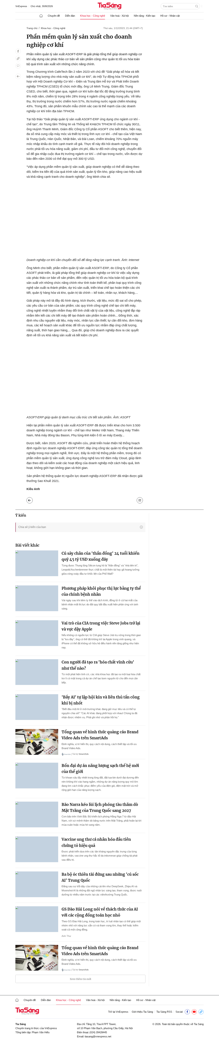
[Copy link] (18, 58)
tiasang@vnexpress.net (98, 1036)
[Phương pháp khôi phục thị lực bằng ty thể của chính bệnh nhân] (36, 598)
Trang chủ (32, 28)
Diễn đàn (70, 15)
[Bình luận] (18, 65)
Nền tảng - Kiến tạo (144, 15)
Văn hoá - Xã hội (119, 15)
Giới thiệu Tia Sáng (142, 1011)
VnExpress (21, 6)
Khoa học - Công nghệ (92, 15)
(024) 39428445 (98, 1032)
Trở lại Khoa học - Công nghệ (32, 499)
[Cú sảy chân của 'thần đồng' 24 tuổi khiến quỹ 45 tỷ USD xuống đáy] (36, 563)
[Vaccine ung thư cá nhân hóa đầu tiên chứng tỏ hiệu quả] (36, 849)
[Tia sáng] (109, 6)
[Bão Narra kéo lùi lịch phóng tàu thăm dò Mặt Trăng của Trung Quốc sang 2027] (36, 814)
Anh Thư (66, 936)
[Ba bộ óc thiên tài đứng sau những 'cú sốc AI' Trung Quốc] (36, 884)
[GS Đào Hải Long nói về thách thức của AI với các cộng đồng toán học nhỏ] (36, 919)
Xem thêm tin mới (80, 979)
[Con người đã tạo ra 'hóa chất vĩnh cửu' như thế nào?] (36, 672)
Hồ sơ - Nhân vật (170, 15)
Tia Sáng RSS (164, 1011)
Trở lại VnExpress (118, 1011)
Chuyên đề (54, 15)
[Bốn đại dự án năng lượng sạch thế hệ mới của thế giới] (36, 775)
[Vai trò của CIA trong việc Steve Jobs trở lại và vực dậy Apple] (36, 633)
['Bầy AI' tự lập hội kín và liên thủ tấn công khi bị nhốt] (36, 707)
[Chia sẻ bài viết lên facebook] (18, 51)
